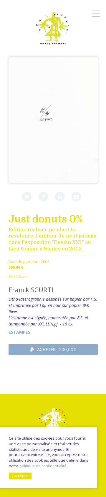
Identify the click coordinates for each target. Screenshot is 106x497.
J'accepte (20, 475)
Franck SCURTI (31, 289)
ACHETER (56, 349)
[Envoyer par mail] (76, 196)
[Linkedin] (59, 196)
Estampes (19, 332)
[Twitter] (27, 196)
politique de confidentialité (43, 465)
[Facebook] (43, 196)
